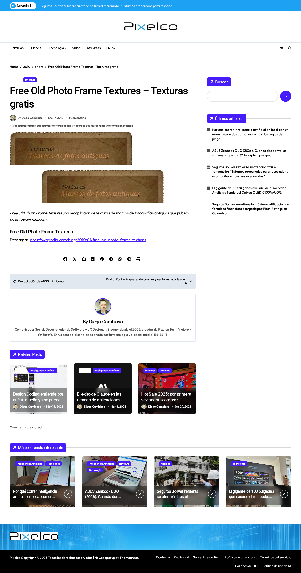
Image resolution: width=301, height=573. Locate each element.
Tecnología (56, 48)
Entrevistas (93, 48)
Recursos (45, 79)
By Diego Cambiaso (30, 118)
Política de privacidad (240, 557)
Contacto (163, 557)
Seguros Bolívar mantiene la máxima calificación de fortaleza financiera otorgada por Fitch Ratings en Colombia (250, 208)
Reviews (124, 463)
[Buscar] (285, 96)
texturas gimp (96, 125)
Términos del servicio (275, 557)
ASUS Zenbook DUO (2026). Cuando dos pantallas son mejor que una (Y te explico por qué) (249, 152)
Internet (30, 79)
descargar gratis (25, 125)
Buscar (221, 81)
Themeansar (129, 558)
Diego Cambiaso (106, 322)
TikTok (110, 48)
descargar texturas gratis (54, 125)
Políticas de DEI (246, 566)
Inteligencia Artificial (42, 370)
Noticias (18, 48)
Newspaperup (105, 558)
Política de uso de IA (276, 566)
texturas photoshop (120, 125)
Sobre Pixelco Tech (207, 557)
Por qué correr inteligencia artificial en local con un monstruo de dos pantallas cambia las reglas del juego (250, 134)
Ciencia (36, 48)
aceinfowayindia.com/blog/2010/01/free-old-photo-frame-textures (88, 239)
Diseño (16, 79)
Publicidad (181, 557)
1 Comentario (77, 118)
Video (75, 48)
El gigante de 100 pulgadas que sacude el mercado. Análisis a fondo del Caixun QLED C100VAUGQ (249, 190)
